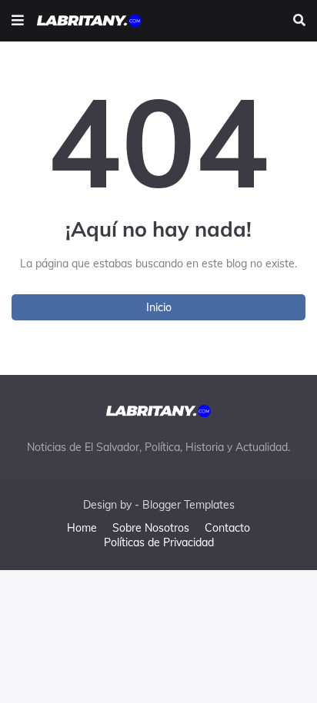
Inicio (159, 307)
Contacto (227, 528)
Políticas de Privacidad (159, 542)
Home (82, 528)
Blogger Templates (188, 505)
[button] (17, 21)
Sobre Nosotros (150, 528)
